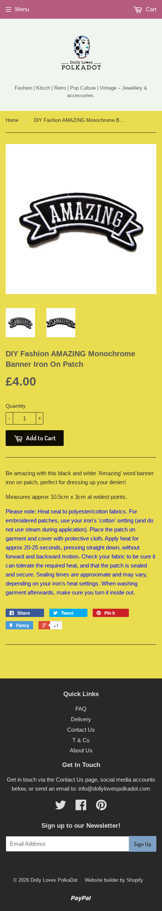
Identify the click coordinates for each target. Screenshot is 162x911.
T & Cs (81, 740)
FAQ (81, 708)
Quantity (16, 406)
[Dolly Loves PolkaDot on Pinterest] (101, 807)
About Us (81, 750)
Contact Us (81, 729)
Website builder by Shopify (114, 880)
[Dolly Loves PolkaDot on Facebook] (81, 807)
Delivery (81, 719)
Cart (150, 9)
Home (12, 120)
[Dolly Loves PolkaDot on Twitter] (60, 807)
